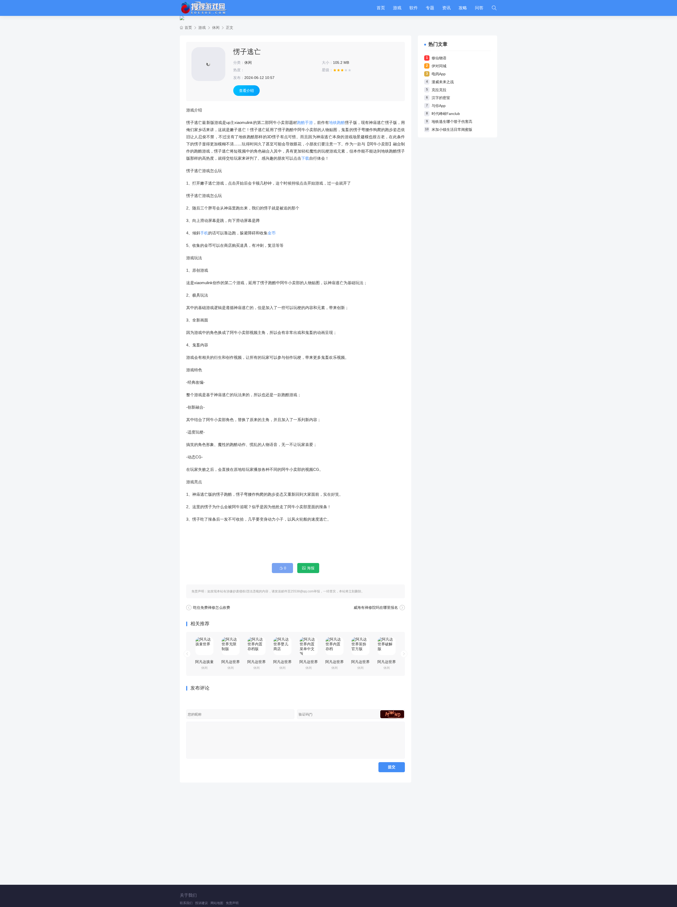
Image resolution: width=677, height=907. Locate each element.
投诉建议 (201, 903)
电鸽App (439, 74)
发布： (238, 77)
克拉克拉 (439, 90)
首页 (381, 8)
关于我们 (188, 895)
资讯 (446, 8)
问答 (479, 8)
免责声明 (232, 903)
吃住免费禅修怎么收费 (211, 607)
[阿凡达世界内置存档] (335, 646)
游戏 (397, 8)
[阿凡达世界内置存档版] (257, 646)
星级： (327, 70)
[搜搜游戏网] (203, 8)
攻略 (463, 8)
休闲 (215, 27)
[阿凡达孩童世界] (204, 646)
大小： (327, 62)
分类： (238, 62)
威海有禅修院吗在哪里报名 (376, 607)
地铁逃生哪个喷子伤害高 (452, 121)
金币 (272, 233)
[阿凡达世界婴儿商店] (282, 646)
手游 (309, 122)
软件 (413, 8)
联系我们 (186, 903)
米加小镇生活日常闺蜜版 (452, 129)
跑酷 (301, 122)
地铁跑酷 (337, 122)
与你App (439, 106)
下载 (305, 158)
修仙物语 (439, 58)
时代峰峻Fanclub (446, 113)
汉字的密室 (441, 98)
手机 (204, 233)
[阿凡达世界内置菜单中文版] (309, 646)
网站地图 (217, 903)
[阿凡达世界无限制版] (231, 646)
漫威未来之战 (443, 82)
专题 (430, 8)
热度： (238, 70)
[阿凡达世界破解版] (387, 646)
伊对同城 (439, 66)
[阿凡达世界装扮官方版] (360, 646)
